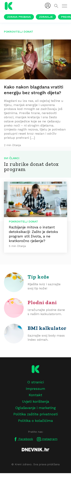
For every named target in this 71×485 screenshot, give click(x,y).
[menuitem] (48, 5)
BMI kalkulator (47, 328)
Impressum (35, 388)
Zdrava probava (19, 16)
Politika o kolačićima (35, 420)
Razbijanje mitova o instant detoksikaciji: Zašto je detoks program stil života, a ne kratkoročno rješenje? (33, 234)
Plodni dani (42, 302)
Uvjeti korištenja (35, 401)
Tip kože (38, 277)
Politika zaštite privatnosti (35, 414)
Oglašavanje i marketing (35, 408)
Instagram (49, 439)
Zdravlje (46, 16)
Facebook (25, 439)
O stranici (35, 382)
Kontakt (35, 395)
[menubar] (48, 5)
